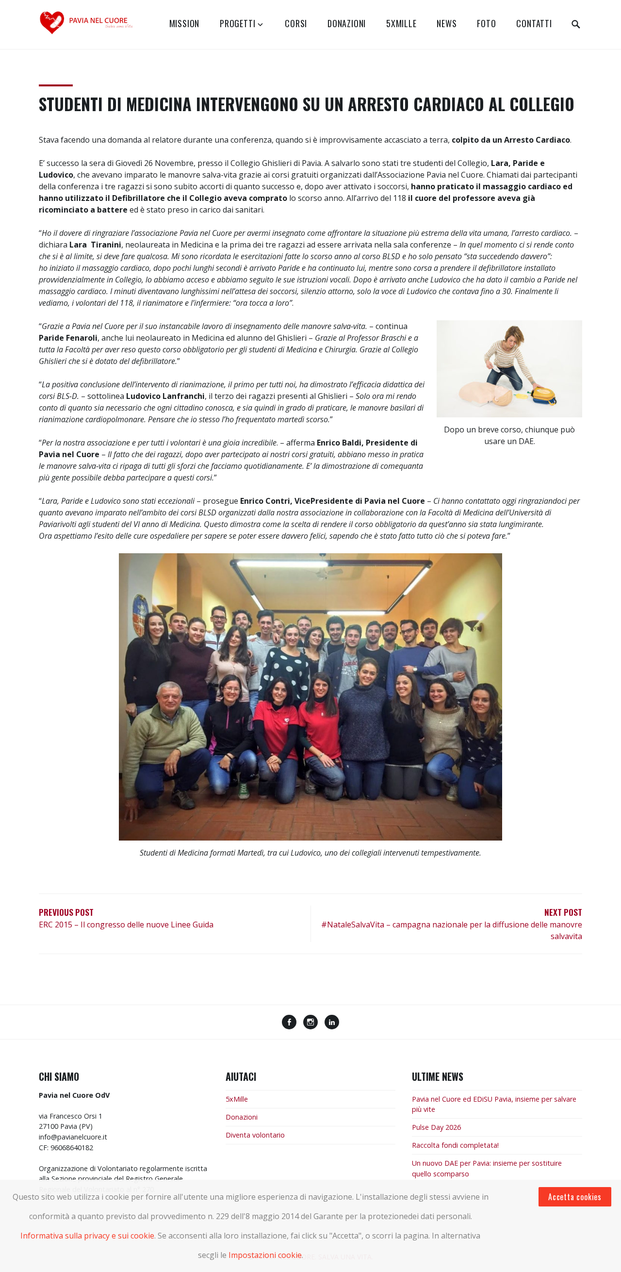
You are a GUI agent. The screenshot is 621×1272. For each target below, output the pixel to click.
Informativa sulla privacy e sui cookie (87, 1235)
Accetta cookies (575, 1197)
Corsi (296, 23)
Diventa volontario (255, 1135)
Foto (486, 23)
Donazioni (346, 23)
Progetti (237, 23)
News (447, 23)
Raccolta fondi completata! (455, 1145)
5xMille (401, 23)
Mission (184, 23)
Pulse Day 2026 (436, 1127)
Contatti (534, 23)
